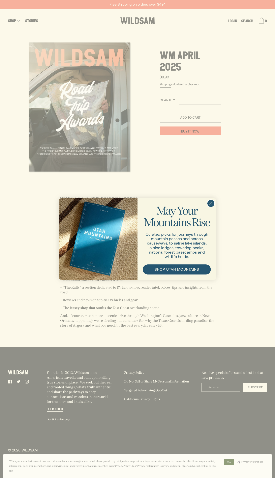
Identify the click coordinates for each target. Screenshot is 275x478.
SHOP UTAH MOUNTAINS (177, 269)
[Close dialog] (210, 203)
